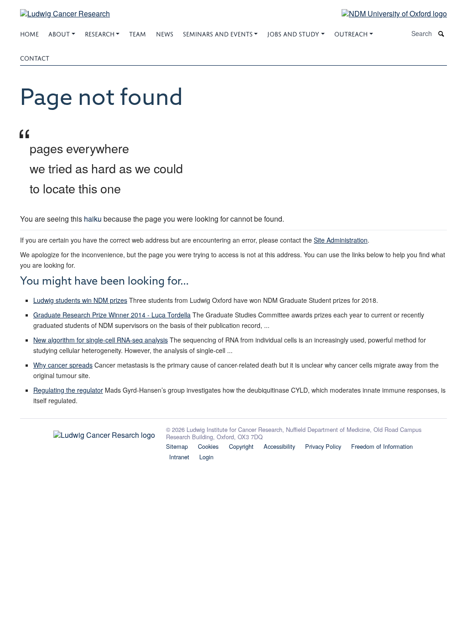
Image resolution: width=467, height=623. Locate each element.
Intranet (179, 456)
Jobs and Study (293, 33)
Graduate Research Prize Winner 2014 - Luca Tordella (112, 314)
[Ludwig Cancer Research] (65, 8)
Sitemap (177, 446)
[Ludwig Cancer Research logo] (87, 433)
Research (99, 33)
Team (137, 33)
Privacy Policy (323, 446)
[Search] (441, 34)
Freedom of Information (382, 446)
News (164, 33)
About (59, 33)
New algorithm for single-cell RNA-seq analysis (100, 339)
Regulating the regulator (68, 390)
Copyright (241, 446)
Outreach (351, 33)
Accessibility (279, 446)
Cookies (208, 446)
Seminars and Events (218, 33)
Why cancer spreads (63, 364)
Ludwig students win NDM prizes (80, 300)
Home (29, 33)
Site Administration (341, 239)
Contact (34, 57)
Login (206, 456)
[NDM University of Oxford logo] (387, 13)
